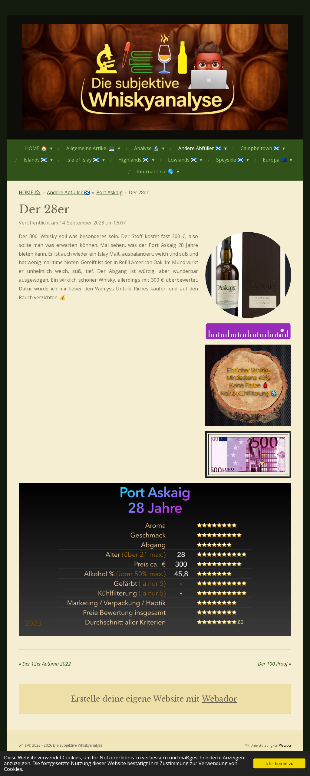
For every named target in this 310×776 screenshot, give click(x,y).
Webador (219, 699)
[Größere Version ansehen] (248, 275)
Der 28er (139, 192)
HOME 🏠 (30, 192)
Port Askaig (109, 192)
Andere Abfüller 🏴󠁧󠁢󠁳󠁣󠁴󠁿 (68, 192)
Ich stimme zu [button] (279, 763)
